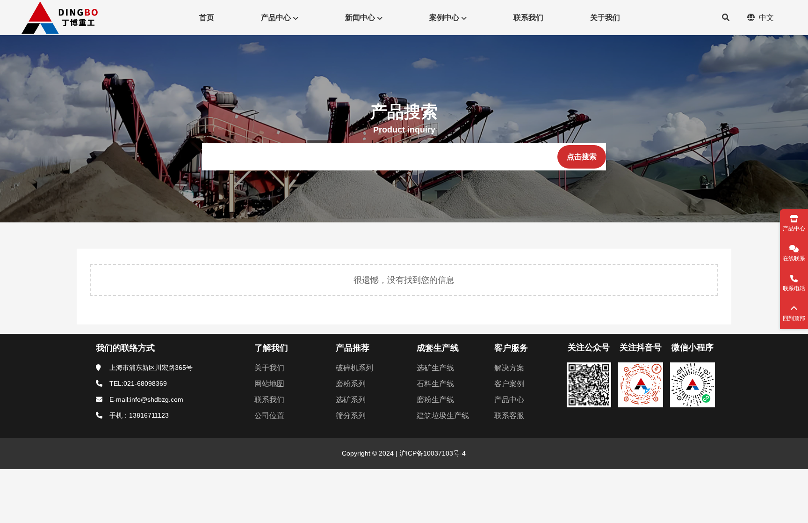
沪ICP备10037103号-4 (431, 453)
